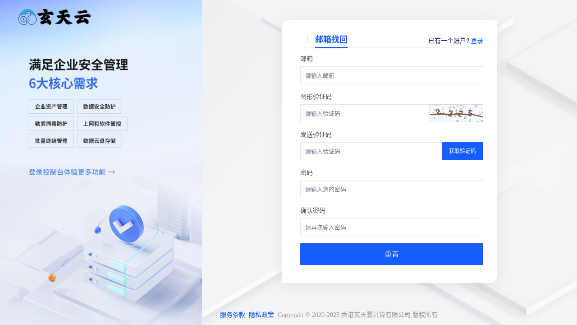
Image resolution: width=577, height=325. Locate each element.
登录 (477, 40)
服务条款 (232, 314)
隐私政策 (261, 314)
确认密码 (312, 210)
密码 (306, 172)
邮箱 (306, 58)
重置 (392, 254)
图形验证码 (316, 96)
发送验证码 (316, 134)
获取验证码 (462, 151)
